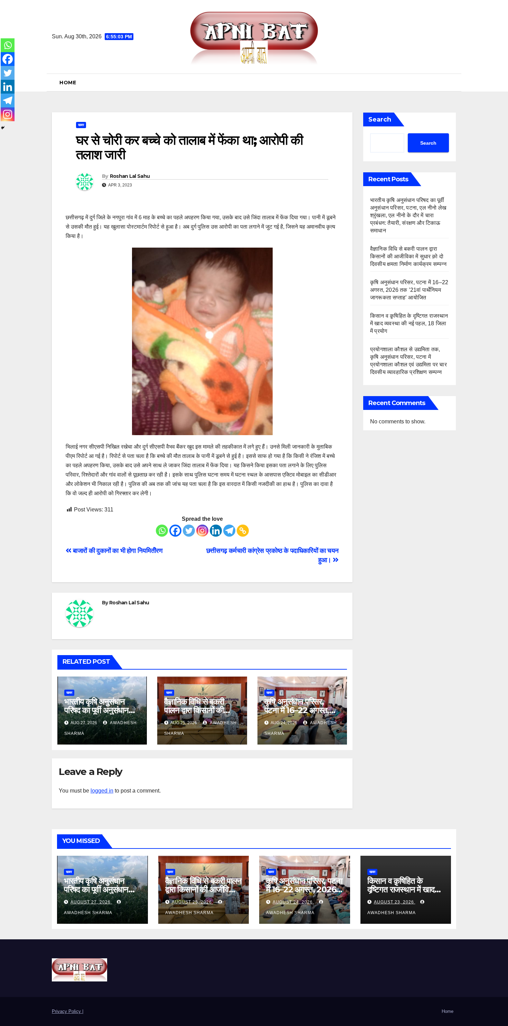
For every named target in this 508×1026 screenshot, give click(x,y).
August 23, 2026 (394, 902)
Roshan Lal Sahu (130, 176)
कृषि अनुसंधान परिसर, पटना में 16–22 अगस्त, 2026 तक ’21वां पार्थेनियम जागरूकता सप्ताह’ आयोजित (409, 289)
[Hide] (3, 128)
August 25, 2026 (192, 902)
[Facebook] (175, 531)
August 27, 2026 (91, 902)
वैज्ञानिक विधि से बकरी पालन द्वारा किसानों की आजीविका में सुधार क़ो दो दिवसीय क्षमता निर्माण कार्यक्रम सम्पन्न (409, 256)
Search (379, 119)
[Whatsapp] (162, 531)
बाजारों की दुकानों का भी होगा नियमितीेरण (117, 550)
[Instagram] (202, 531)
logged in (102, 791)
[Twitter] (189, 531)
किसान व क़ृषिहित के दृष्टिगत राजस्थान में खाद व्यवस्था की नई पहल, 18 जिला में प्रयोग (409, 323)
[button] (453, 82)
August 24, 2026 (293, 902)
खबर (81, 125)
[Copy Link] (243, 531)
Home (67, 82)
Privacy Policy (67, 1011)
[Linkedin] (216, 531)
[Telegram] (229, 531)
